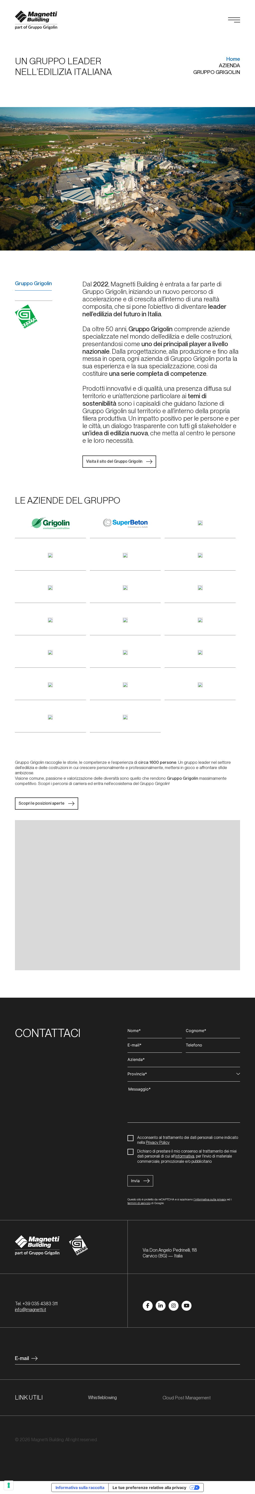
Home (233, 59)
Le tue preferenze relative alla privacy (149, 1487)
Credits (88, 1460)
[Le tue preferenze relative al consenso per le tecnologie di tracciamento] (8, 1485)
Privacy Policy (158, 1142)
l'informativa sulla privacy (209, 1199)
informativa (184, 1156)
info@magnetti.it (30, 1309)
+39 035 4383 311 (40, 1303)
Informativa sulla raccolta (80, 1487)
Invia (135, 1180)
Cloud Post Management (187, 1397)
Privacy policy (28, 1460)
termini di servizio (139, 1203)
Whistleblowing (102, 1397)
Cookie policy (62, 1460)
